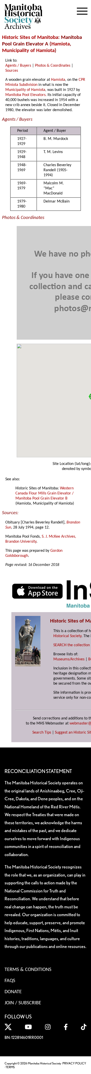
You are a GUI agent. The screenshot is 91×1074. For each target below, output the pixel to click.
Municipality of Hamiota (28, 50)
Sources (11, 71)
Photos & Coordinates (52, 66)
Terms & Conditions (28, 969)
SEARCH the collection (71, 645)
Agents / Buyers (18, 66)
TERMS (10, 1067)
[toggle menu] (82, 10)
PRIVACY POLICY (74, 1063)
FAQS (10, 980)
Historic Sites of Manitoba (30, 37)
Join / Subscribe (23, 1003)
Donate (13, 991)
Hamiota (60, 44)
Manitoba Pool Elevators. (26, 95)
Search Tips (41, 733)
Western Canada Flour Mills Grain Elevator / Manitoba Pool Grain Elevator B (44, 493)
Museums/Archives (68, 659)
